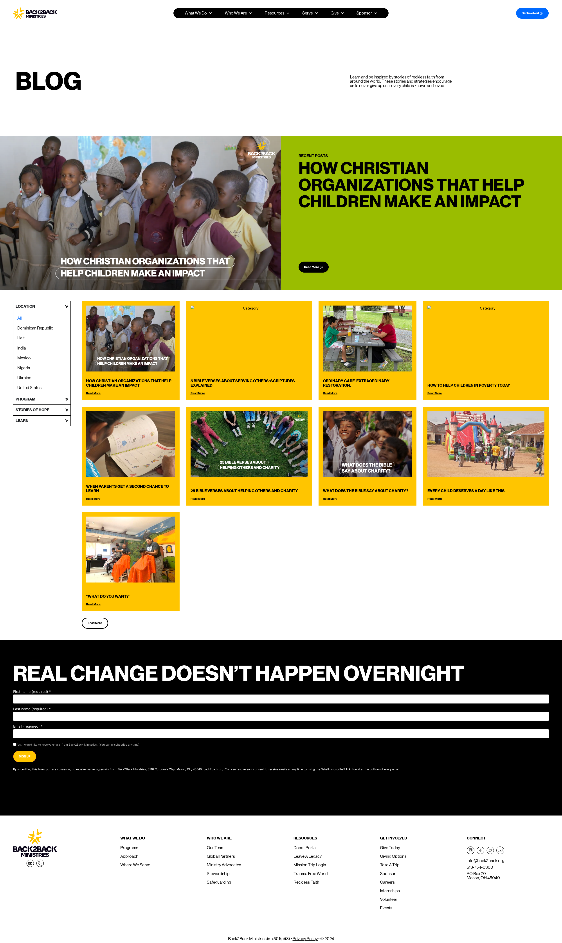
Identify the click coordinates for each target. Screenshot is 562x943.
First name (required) (32, 691)
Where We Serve (135, 864)
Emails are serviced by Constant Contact (428, 769)
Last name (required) (32, 709)
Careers (387, 882)
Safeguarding (219, 882)
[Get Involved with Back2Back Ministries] (527, 13)
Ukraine (24, 377)
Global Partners (221, 856)
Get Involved (393, 838)
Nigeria (23, 367)
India (21, 348)
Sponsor (364, 13)
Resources (305, 838)
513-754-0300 (480, 867)
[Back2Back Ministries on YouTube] (500, 850)
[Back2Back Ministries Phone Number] (40, 863)
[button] (95, 623)
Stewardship (218, 873)
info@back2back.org (485, 860)
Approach (129, 856)
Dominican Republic (35, 328)
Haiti (21, 337)
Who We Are (219, 838)
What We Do (132, 838)
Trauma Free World (311, 873)
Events (386, 907)
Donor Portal (305, 847)
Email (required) (28, 726)
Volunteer (388, 899)
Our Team (215, 847)
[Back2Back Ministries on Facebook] (480, 850)
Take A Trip (390, 864)
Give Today (390, 847)
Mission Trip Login (310, 864)
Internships (390, 890)
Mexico (24, 357)
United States (29, 387)
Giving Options (393, 856)
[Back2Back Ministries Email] (30, 863)
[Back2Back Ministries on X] (490, 850)
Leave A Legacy (308, 856)
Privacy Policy (305, 938)
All (19, 318)
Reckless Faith (306, 882)
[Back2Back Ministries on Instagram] (470, 850)
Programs (129, 847)
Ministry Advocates (224, 864)
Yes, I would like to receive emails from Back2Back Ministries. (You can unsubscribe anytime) (77, 744)
